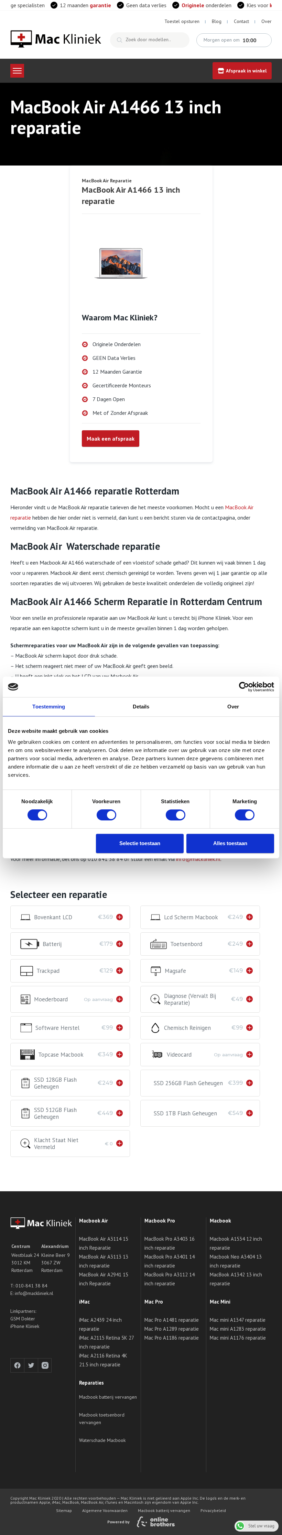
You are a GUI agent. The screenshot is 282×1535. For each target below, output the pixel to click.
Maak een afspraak (110, 438)
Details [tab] (141, 706)
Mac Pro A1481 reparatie (171, 1320)
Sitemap (64, 1510)
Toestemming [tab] (48, 706)
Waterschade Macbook (102, 1440)
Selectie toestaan (139, 843)
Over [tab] (233, 706)
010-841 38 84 (31, 1286)
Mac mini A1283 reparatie (238, 1329)
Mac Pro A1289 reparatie (171, 1329)
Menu (17, 71)
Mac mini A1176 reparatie (238, 1337)
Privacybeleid (213, 1510)
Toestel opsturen (181, 21)
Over (266, 21)
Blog (216, 21)
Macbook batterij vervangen (108, 1397)
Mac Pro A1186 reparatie (171, 1337)
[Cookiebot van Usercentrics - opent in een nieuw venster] (244, 687)
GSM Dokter (22, 1319)
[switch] (106, 814)
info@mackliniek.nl (198, 858)
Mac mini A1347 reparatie (237, 1320)
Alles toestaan (230, 843)
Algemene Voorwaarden (105, 1510)
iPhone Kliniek (24, 1326)
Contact (241, 21)
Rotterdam (22, 1270)
